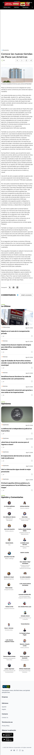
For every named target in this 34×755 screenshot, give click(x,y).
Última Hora (6, 7)
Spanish (4, 706)
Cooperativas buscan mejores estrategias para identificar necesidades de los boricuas (16, 347)
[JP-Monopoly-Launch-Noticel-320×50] (17, 4)
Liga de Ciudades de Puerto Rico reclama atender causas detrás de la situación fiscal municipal (16, 363)
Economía (25, 7)
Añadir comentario (26, 295)
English (4, 709)
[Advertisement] (17, 27)
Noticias (16, 7)
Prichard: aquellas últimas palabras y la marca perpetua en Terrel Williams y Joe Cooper (15, 485)
